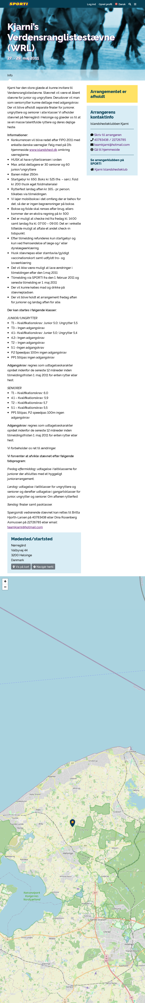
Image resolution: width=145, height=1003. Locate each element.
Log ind (91, 4)
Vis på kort (22, 566)
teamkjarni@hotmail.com (25, 527)
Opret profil (105, 4)
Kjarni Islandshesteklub (111, 169)
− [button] (5, 587)
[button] (120, 4)
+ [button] (5, 581)
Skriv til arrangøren (107, 135)
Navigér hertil (44, 566)
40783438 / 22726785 (110, 139)
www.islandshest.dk (43, 149)
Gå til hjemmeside (107, 149)
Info (10, 75)
